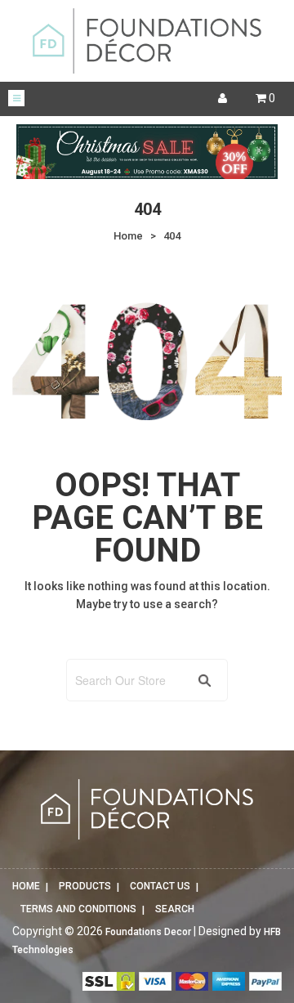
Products (85, 886)
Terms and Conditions (78, 909)
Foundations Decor (148, 932)
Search (174, 909)
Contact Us (160, 886)
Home (26, 886)
